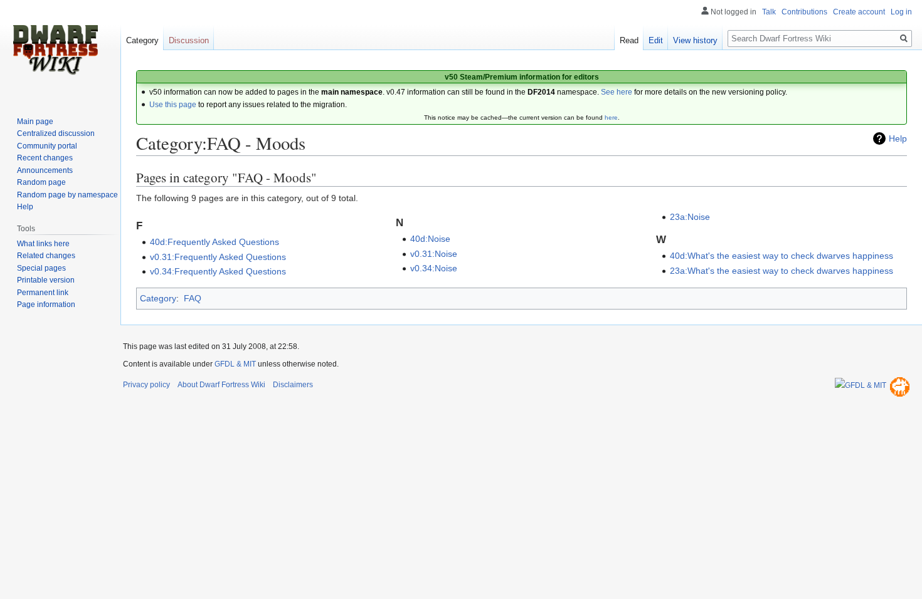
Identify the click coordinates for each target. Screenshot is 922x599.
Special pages (41, 268)
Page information (46, 304)
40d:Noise (430, 239)
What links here (43, 243)
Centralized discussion (56, 133)
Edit (656, 40)
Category (158, 298)
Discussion (189, 40)
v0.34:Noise (433, 268)
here (611, 117)
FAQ (192, 298)
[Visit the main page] (55, 50)
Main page (35, 121)
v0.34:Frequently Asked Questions (218, 271)
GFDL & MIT (235, 364)
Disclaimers (293, 384)
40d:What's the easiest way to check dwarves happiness (781, 256)
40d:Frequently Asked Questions (214, 242)
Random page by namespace (67, 194)
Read (629, 40)
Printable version (46, 280)
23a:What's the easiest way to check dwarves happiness (781, 271)
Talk (769, 12)
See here (616, 92)
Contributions (804, 12)
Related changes (46, 255)
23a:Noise (690, 217)
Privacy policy (146, 384)
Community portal (47, 146)
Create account (859, 12)
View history (695, 40)
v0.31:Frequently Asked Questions (218, 257)
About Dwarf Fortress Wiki (221, 384)
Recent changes (45, 158)
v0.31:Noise (433, 254)
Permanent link (42, 292)
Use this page (172, 104)
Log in (901, 12)
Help (898, 138)
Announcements (45, 170)
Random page (41, 182)
